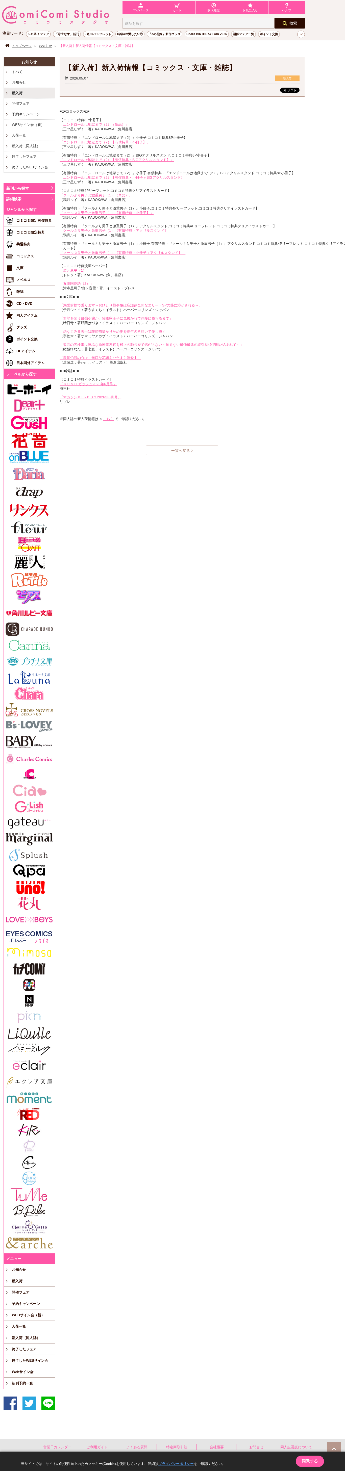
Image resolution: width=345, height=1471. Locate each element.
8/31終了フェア (38, 34)
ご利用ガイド (97, 1447)
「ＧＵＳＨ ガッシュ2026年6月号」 (88, 384)
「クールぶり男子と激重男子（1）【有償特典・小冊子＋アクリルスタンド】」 (122, 253)
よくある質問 (136, 1447)
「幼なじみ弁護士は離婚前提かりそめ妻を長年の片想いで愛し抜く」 (114, 331)
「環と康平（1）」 (75, 270)
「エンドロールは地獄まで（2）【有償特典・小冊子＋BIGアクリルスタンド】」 (124, 177)
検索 (293, 23)
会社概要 (217, 1447)
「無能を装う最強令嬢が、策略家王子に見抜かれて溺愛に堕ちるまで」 (116, 318)
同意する (310, 1461)
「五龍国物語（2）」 (76, 283)
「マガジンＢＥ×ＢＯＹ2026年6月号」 (90, 397)
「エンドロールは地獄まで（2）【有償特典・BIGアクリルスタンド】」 (117, 160)
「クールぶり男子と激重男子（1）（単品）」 (96, 195)
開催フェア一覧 (243, 34)
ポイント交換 (269, 34)
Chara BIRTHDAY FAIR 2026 (206, 34)
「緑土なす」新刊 (67, 34)
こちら (108, 419)
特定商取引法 (176, 1447)
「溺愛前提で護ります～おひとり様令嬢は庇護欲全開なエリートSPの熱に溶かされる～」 (131, 305)
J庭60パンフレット (98, 34)
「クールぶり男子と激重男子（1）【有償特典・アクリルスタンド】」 (115, 230)
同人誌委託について (296, 1447)
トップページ (22, 46)
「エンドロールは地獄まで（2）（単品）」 (94, 124)
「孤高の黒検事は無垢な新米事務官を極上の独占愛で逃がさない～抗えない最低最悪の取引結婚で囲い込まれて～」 (151, 345)
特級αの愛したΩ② (130, 34)
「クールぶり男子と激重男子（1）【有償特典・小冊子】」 (107, 213)
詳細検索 (13, 199)
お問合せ (256, 1447)
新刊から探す (17, 188)
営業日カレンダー (57, 1447)
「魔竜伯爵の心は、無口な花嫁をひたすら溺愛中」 (100, 358)
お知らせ (45, 46)
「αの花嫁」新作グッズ (165, 34)
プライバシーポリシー (176, 1464)
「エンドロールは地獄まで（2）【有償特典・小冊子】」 (105, 142)
